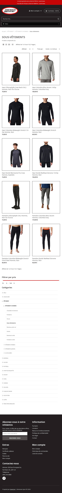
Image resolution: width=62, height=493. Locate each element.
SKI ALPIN (6, 387)
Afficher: (24, 49)
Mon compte (6, 458)
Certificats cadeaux (8, 451)
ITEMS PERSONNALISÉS (9, 403)
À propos (35, 426)
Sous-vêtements (34, 31)
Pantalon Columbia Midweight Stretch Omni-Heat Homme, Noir (15, 259)
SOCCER (6, 362)
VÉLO (5, 292)
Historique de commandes (40, 451)
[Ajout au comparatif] (26, 57)
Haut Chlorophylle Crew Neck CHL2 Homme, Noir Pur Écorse (14, 88)
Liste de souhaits (37, 453)
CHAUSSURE (7, 297)
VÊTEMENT (10, 31)
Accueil (4, 31)
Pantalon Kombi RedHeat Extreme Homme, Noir (44, 259)
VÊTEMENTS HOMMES (21, 31)
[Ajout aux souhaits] (26, 57)
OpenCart (12, 489)
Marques (5, 449)
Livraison (35, 428)
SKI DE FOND (7, 395)
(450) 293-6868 (6, 475)
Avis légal (35, 435)
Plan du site (5, 456)
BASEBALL (6, 358)
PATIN (5, 379)
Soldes (4, 453)
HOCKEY (6, 374)
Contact (34, 438)
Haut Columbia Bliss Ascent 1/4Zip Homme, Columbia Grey (44, 88)
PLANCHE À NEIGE (8, 391)
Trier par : (40, 49)
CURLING (6, 383)
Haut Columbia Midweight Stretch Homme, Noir (44, 131)
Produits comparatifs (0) (9, 40)
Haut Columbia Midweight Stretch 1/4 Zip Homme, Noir (15, 131)
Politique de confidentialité (40, 433)
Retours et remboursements (40, 431)
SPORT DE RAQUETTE (9, 370)
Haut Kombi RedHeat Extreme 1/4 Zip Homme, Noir (45, 174)
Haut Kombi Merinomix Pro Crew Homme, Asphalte (13, 174)
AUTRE (5, 399)
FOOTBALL (6, 366)
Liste (12, 44)
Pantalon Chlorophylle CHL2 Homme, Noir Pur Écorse (15, 217)
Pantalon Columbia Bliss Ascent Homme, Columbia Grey (43, 217)
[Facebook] (4, 478)
